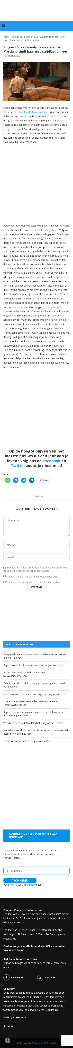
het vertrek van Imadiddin (35, 112)
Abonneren (20, 880)
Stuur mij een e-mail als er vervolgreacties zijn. (31, 576)
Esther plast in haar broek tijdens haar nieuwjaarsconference (24, 674)
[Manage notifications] (7, 1040)
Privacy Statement (14, 1017)
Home (6, 36)
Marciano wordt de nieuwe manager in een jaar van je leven (36, 694)
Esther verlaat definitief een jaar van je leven (27, 741)
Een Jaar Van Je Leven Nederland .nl (40, 1043)
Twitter (18, 465)
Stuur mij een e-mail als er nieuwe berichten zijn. (32, 582)
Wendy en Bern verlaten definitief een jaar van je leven (33, 723)
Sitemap (8, 1026)
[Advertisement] (36, 183)
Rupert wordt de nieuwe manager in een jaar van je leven (34, 665)
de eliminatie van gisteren (44, 230)
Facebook (51, 460)
